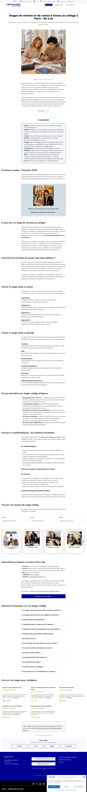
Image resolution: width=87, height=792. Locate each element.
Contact (61, 762)
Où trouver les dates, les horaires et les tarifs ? (38, 648)
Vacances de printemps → (29, 366)
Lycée (35, 746)
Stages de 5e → (26, 305)
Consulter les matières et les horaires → (43, 212)
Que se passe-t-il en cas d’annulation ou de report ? (39, 671)
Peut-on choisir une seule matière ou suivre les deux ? (40, 643)
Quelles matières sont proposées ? (34, 619)
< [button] (4, 541)
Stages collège (58, 4)
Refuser (66, 786)
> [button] (83, 541)
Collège (19, 746)
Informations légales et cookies (67, 757)
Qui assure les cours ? (30, 638)
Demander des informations (43, 596)
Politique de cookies (61, 790)
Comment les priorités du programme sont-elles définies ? (42, 629)
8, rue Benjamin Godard (11, 760)
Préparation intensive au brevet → (32, 380)
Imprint (74, 790)
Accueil (35, 79)
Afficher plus (16, 697)
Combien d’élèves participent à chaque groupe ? (38, 634)
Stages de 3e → (26, 320)
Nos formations (69, 4)
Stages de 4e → (26, 312)
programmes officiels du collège (50, 437)
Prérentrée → (25, 373)
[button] (84, 777)
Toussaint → (25, 344)
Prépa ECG (68, 746)
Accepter (54, 786)
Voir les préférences (79, 786)
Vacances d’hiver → (27, 358)
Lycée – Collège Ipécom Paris (13, 789)
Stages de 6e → (26, 298)
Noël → (23, 351)
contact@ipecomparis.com (37, 577)
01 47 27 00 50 (35, 574)
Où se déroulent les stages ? (32, 662)
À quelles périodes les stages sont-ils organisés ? (38, 624)
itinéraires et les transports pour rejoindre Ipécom (45, 591)
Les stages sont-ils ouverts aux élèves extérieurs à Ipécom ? (42, 610)
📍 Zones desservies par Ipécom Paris (43, 759)
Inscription (48, 4)
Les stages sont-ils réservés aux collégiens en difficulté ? (41, 615)
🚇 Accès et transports (43, 764)
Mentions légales (69, 790)
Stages (52, 746)
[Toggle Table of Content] (46, 111)
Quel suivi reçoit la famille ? (32, 652)
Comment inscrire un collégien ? (33, 667)
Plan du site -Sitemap (65, 759)
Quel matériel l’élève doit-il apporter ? (35, 657)
